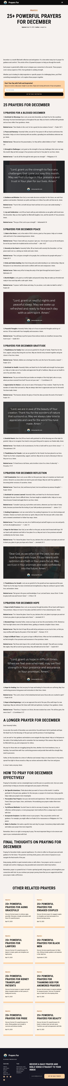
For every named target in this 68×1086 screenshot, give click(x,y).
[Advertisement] (34, 40)
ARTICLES (5, 1069)
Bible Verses (6, 1068)
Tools (4, 1071)
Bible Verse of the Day (21, 1068)
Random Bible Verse (21, 1066)
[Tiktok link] (4, 1080)
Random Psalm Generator (19, 1072)
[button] (62, 2)
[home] (11, 2)
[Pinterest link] (7, 1076)
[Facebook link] (4, 1076)
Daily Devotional (20, 1069)
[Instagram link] (10, 1076)
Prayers (5, 1066)
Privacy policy (6, 1074)
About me (5, 1072)
